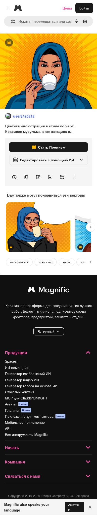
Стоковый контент (19, 391)
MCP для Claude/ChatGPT (26, 397)
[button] (48, 331)
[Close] (90, 507)
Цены (67, 8)
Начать (12, 447)
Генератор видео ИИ (22, 379)
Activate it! (73, 506)
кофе (66, 262)
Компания (15, 462)
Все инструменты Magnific (26, 434)
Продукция (16, 352)
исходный (33, 43)
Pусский (48, 331)
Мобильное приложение (25, 422)
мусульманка (19, 262)
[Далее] (90, 227)
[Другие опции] (74, 177)
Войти (84, 8)
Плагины (17, 410)
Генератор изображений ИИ (28, 373)
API (7, 428)
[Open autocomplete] (11, 21)
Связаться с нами (22, 476)
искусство (45, 262)
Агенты (16, 403)
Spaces (11, 361)
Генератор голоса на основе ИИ (31, 385)
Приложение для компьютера (34, 416)
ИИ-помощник (16, 367)
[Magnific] (48, 291)
